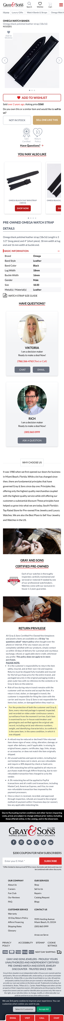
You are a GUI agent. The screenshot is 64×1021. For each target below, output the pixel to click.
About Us (12, 884)
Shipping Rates (15, 926)
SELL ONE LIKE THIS (47, 119)
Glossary (12, 930)
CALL (41, 1018)
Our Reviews (14, 897)
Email (41, 369)
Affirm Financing (16, 922)
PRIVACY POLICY (6, 944)
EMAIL (13, 1018)
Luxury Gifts (17, 12)
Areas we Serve (41, 934)
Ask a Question (32, 440)
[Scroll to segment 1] (29, 90)
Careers (11, 889)
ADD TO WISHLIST (34, 97)
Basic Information (16, 250)
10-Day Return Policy (18, 918)
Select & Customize (24, 1009)
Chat (22, 369)
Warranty (12, 913)
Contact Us (40, 909)
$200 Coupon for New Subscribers (37, 853)
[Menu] (59, 4)
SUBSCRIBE (50, 861)
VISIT (27, 1018)
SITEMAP (40, 942)
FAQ (10, 901)
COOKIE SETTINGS (52, 944)
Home (6, 12)
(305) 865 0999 (41, 926)
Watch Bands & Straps (37, 12)
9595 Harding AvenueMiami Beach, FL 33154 (45, 920)
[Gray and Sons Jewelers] (13, 4)
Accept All (44, 1009)
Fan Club (12, 893)
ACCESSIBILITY (25, 942)
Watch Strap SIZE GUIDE (22, 295)
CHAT (57, 1017)
